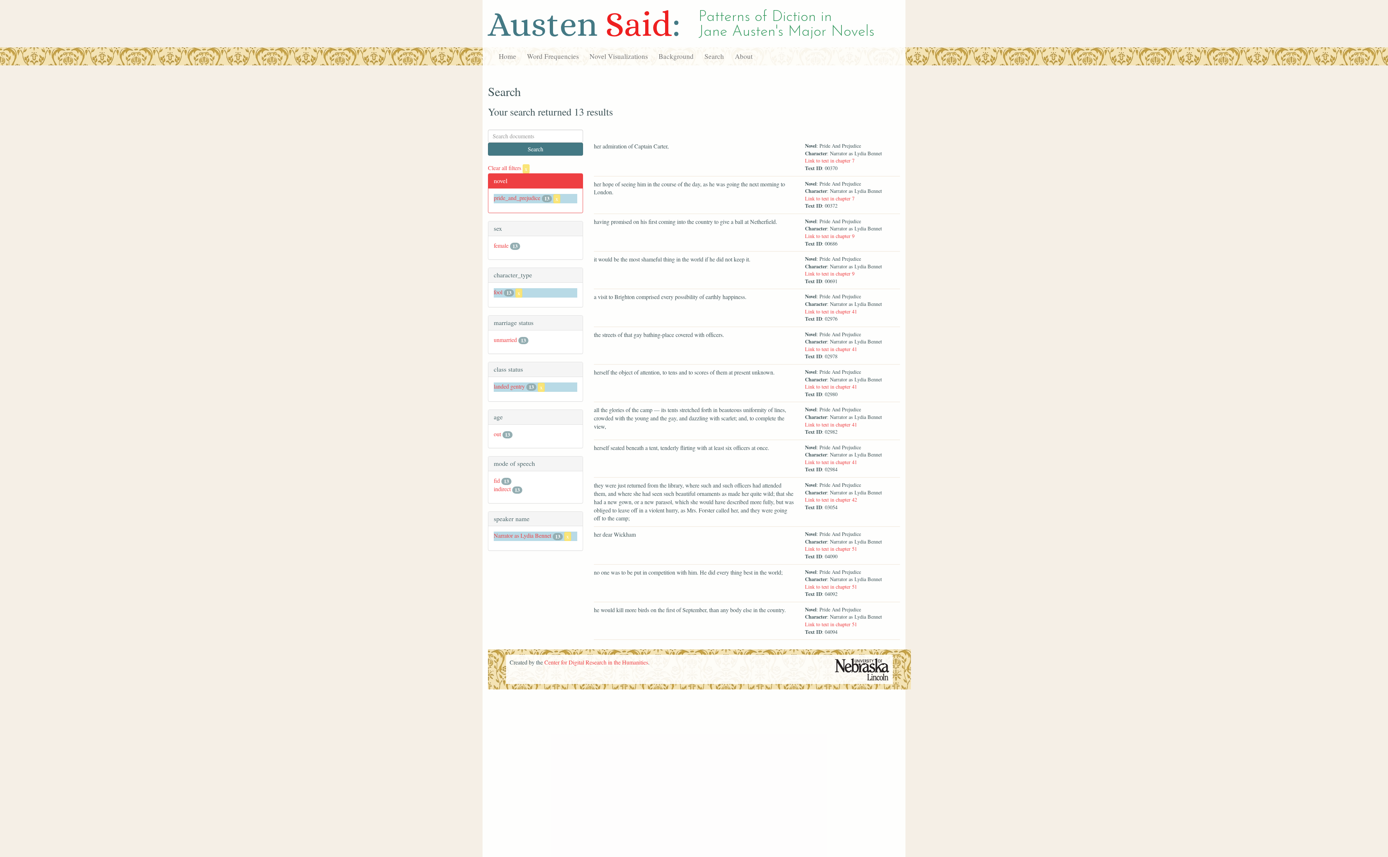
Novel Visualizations (619, 56)
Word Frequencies (553, 56)
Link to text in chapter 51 (831, 548)
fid (497, 480)
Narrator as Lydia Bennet (522, 535)
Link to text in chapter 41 (831, 311)
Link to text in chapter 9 (829, 236)
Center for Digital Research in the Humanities (596, 662)
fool (498, 292)
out (497, 434)
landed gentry (509, 386)
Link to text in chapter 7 (829, 160)
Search (714, 56)
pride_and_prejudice (517, 198)
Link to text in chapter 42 (831, 499)
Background (676, 56)
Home (507, 56)
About (744, 56)
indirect (502, 489)
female (501, 245)
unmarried (505, 339)
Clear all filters (507, 168)
